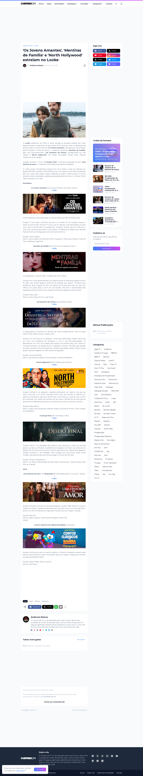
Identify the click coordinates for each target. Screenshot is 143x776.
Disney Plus (112, 379)
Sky (108, 451)
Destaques (71, 4)
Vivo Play (111, 474)
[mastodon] (93, 761)
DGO (96, 372)
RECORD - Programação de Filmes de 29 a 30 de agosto (112, 178)
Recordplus (111, 440)
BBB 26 (114, 353)
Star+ (106, 455)
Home (41, 4)
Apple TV (97, 349)
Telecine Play (107, 467)
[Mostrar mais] (65, 607)
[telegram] (46, 630)
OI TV (96, 417)
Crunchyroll (111, 368)
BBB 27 (97, 357)
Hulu (96, 395)
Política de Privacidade (105, 773)
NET (114, 402)
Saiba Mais (20, 771)
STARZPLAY (98, 451)
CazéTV (111, 361)
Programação (99, 433)
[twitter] (37, 630)
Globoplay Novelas (101, 391)
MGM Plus (98, 402)
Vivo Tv (97, 478)
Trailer (96, 470)
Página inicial (27, 45)
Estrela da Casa (99, 383)
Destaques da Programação (104, 376)
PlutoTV (107, 425)
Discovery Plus (99, 379)
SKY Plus (97, 448)
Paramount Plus (108, 417)
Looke (36, 45)
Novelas (97, 414)
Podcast (97, 429)
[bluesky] (49, 630)
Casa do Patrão (99, 361)
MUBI (107, 402)
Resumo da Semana (101, 444)
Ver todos (80, 639)
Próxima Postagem (79, 710)
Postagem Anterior (29, 710)
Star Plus (97, 455)
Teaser (96, 467)
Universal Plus (107, 470)
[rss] (102, 761)
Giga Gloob (98, 387)
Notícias (37, 601)
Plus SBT (97, 425)
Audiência (107, 349)
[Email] (61, 607)
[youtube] (40, 630)
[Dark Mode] (117, 4)
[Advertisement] (71, 25)
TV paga (97, 463)
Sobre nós (91, 773)
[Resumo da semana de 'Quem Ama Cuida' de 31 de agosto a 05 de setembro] (98, 199)
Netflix (96, 406)
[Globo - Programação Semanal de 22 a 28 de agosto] (98, 189)
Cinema (97, 364)
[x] (97, 756)
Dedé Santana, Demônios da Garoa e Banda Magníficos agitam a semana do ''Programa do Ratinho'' (112, 209)
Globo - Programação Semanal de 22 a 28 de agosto (112, 188)
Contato (109, 4)
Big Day (106, 357)
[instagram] (34, 630)
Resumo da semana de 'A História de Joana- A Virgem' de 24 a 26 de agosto (112, 168)
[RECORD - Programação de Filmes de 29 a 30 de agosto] (98, 178)
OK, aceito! (40, 769)
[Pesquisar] (120, 4)
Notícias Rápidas (110, 410)
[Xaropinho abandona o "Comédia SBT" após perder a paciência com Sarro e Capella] (98, 220)
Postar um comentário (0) (54, 702)
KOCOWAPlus (106, 395)
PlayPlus (106, 421)
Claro (105, 364)
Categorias (97, 4)
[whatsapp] (43, 630)
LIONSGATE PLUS (101, 398)
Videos (96, 474)
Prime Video (108, 429)
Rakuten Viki (99, 440)
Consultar (84, 4)
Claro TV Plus (99, 368)
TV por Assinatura (110, 463)
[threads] (52, 630)
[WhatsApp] (56, 607)
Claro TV (113, 364)
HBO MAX (115, 391)
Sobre (49, 4)
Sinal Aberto (59, 4)
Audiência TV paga (101, 353)
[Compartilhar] (84, 65)
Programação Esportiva (102, 436)
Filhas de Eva (113, 383)
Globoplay (109, 387)
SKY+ (106, 448)
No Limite (106, 406)
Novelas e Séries (110, 414)
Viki (104, 474)
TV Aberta (109, 459)
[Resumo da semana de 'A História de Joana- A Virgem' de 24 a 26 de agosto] (98, 168)
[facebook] (31, 630)
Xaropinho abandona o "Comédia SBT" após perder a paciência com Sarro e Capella (111, 220)
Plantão (97, 421)
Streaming (45, 601)
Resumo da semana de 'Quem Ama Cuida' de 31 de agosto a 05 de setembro (112, 199)
